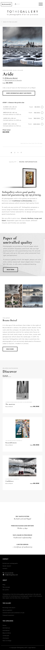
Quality (12, 162)
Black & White (7, 633)
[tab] (13, 162)
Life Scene (6, 638)
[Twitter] (11, 152)
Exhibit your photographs (10, 563)
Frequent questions (8, 615)
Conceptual (6, 630)
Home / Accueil (22, 11)
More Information (28, 162)
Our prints (6, 589)
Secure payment (7, 610)
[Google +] (17, 152)
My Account (5, 4)
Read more (10, 269)
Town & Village (7, 640)
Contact (5, 568)
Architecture (6, 628)
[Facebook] (14, 152)
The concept (6, 587)
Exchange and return (9, 607)
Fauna (4, 625)
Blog (4, 584)
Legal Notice (32, 647)
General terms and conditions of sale (13, 612)
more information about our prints (18, 93)
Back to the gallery (10, 22)
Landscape (6, 635)
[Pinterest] (20, 152)
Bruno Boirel (12, 78)
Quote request (7, 566)
